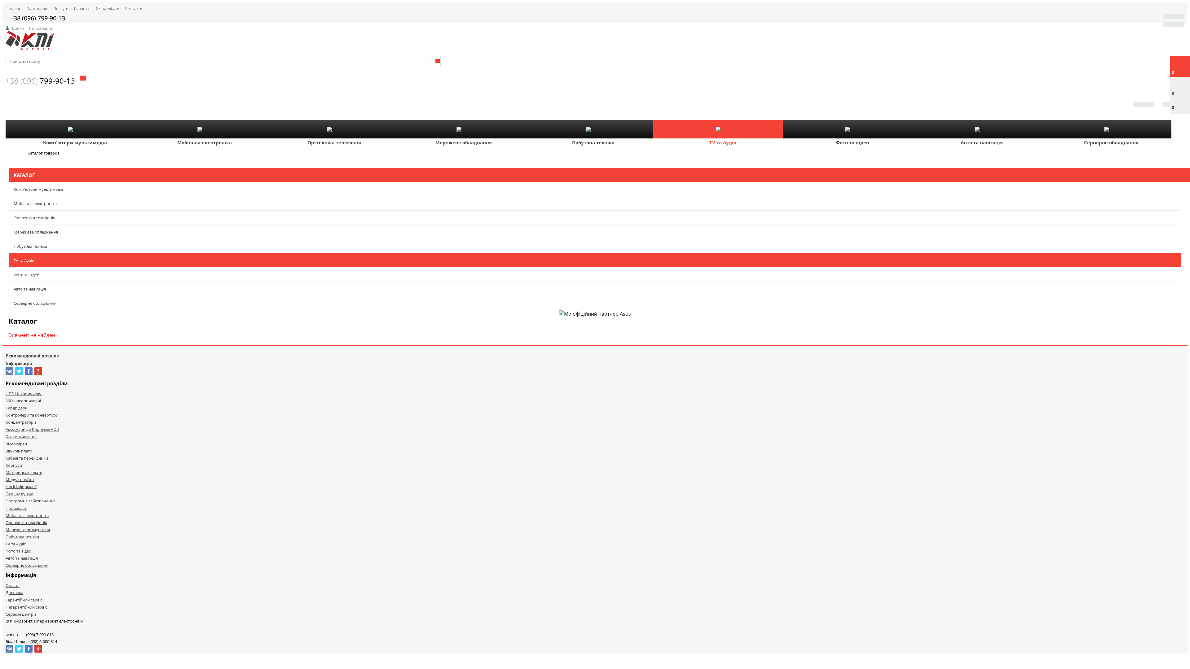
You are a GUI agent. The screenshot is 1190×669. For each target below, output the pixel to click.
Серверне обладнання (1111, 142)
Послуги (60, 8)
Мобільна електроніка (204, 142)
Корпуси (14, 465)
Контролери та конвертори (32, 415)
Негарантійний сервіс (26, 607)
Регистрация (41, 28)
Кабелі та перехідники (27, 458)
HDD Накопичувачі (24, 393)
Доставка (14, 592)
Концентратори (21, 422)
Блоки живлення (21, 436)
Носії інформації (21, 486)
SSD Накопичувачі (23, 401)
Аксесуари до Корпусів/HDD (32, 429)
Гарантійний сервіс (24, 600)
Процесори (16, 508)
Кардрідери (17, 408)
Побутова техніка (593, 142)
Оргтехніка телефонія (334, 142)
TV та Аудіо (722, 142)
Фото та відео (852, 142)
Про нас (13, 8)
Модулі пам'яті (20, 479)
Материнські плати (24, 472)
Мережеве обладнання (463, 142)
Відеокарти (16, 444)
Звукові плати (19, 451)
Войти (18, 28)
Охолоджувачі (19, 493)
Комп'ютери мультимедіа (75, 142)
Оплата (13, 585)
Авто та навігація (982, 142)
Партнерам (37, 8)
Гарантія (82, 8)
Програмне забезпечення (30, 501)
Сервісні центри (21, 614)
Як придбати (108, 8)
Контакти (134, 8)
